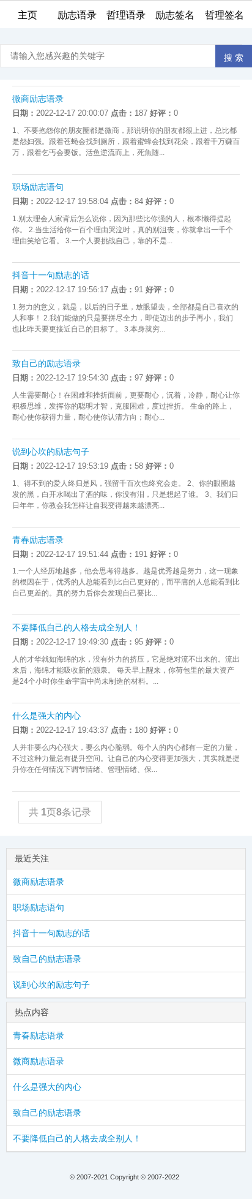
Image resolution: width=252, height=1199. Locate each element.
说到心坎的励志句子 (50, 451)
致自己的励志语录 (46, 363)
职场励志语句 (38, 187)
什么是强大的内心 (46, 716)
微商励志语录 (38, 99)
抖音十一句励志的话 (50, 275)
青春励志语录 (38, 540)
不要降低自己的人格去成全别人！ (76, 627)
